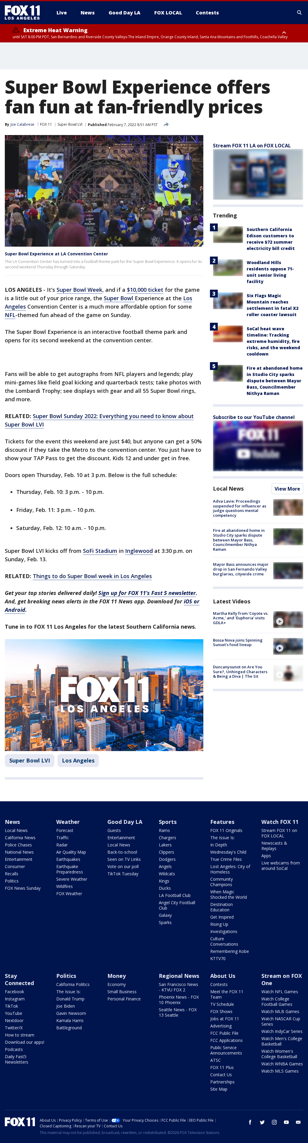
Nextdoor (14, 1020)
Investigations (223, 931)
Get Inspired (222, 917)
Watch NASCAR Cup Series (280, 1021)
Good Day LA (124, 821)
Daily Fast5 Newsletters (16, 1059)
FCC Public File (224, 1033)
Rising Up (219, 924)
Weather (68, 821)
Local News (228, 488)
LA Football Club (175, 895)
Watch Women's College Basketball (279, 1053)
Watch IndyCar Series (282, 1031)
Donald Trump (70, 999)
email (298, 1122)
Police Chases (18, 845)
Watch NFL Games (279, 991)
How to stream (19, 1035)
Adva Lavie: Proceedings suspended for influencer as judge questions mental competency (239, 508)
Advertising (221, 1026)
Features (222, 821)
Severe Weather (71, 879)
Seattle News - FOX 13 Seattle (178, 1012)
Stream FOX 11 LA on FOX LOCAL (252, 145)
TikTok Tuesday (122, 874)
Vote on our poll (123, 866)
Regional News (179, 975)
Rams (164, 830)
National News (19, 852)
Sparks (165, 922)
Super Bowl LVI (69, 124)
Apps (266, 855)
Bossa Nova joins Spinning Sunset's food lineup (238, 642)
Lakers (165, 845)
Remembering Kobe (229, 951)
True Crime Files (226, 859)
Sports (168, 821)
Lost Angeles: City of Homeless (230, 869)
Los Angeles (78, 760)
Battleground (69, 1028)
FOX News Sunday (23, 888)
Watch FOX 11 (279, 821)
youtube (286, 1122)
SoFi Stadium (100, 550)
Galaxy (165, 915)
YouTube (13, 1013)
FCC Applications (226, 1040)
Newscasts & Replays (274, 845)
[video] (288, 619)
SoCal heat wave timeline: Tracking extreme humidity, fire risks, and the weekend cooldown (273, 341)
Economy (116, 984)
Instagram (15, 999)
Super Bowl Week (79, 289)
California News (20, 837)
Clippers (166, 852)
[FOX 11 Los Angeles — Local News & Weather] (25, 12)
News (12, 821)
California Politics (73, 984)
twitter (262, 1122)
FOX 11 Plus (222, 1067)
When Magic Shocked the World (228, 894)
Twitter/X (14, 1028)
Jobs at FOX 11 (224, 1018)
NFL (10, 315)
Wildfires (64, 886)
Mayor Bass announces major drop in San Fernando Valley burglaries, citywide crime (241, 569)
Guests (114, 830)
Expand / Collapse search (299, 12)
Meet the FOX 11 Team (226, 994)
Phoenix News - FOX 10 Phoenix (179, 999)
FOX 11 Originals (226, 830)
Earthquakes (68, 859)
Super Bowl (119, 298)
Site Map (218, 1089)
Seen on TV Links (124, 859)
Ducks (165, 888)
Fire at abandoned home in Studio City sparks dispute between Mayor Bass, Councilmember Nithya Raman (275, 380)
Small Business (122, 991)
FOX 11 (46, 124)
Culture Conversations (224, 941)
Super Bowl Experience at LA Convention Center (56, 254)
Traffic (62, 837)
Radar (62, 845)
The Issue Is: (222, 837)
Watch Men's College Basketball (281, 1041)
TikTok (11, 1006)
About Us (222, 975)
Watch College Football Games (276, 1001)
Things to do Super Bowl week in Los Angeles (92, 576)
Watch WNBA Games (282, 1064)
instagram (274, 1122)
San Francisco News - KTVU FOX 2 (178, 987)
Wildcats (167, 874)
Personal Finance (124, 999)
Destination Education (221, 907)
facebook (250, 1122)
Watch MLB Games (280, 1011)
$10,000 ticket (145, 289)
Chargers (167, 837)
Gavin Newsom (71, 1013)
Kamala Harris (70, 1020)
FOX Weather (69, 893)
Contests (219, 984)
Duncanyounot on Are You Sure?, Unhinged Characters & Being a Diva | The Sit (240, 671)
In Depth (218, 845)
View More (287, 488)
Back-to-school (122, 852)
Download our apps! (24, 1042)
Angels (165, 866)
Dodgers (167, 859)
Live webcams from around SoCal (280, 865)
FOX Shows (221, 1011)
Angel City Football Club (177, 905)
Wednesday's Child (228, 852)
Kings (164, 881)
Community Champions (221, 881)
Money (116, 975)
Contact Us (221, 1074)
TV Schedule (222, 1004)
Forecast (64, 830)
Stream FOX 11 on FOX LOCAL (279, 833)
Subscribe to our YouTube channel (254, 417)
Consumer (15, 866)
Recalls (11, 874)
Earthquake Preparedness (69, 869)
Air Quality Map (71, 852)
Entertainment (18, 859)
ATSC (215, 1060)
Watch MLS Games (280, 1071)
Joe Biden (65, 1006)
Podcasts (14, 1049)
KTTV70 (218, 958)
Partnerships (222, 1082)
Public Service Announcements (226, 1050)
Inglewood (139, 550)
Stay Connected (19, 979)
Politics (12, 881)
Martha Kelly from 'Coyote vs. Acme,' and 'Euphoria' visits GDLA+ (240, 618)
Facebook (14, 991)
